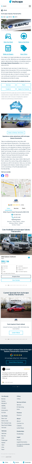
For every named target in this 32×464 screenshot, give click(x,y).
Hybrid (3, 442)
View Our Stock (8, 42)
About (19, 421)
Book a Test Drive (24, 42)
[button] (16, 375)
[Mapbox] (5, 196)
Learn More (16, 333)
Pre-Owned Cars (6, 423)
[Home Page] (16, 1)
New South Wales (6, 425)
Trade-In (8, 89)
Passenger (4, 440)
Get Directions (17, 214)
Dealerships (20, 434)
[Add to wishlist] (29, 258)
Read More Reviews (16, 362)
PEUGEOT (4, 403)
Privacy (19, 439)
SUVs (2, 438)
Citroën (3, 408)
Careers (19, 425)
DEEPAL (3, 405)
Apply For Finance (23, 89)
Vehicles (3, 433)
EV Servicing (20, 407)
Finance (19, 415)
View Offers (23, 54)
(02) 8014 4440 (17, 217)
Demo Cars (4, 421)
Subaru (3, 401)
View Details (16, 280)
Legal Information (22, 442)
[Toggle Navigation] (30, 6)
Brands (3, 399)
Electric (3, 436)
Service (8, 85)
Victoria (3, 427)
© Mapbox (28, 196)
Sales (8, 208)
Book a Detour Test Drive (16, 132)
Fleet (2, 449)
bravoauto (4, 410)
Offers (18, 399)
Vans (2, 445)
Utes (2, 447)
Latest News (20, 428)
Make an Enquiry (8, 54)
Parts (23, 85)
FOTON (3, 412)
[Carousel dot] (5, 285)
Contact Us (20, 423)
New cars (4, 418)
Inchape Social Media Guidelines (23, 445)
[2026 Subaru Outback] (16, 244)
